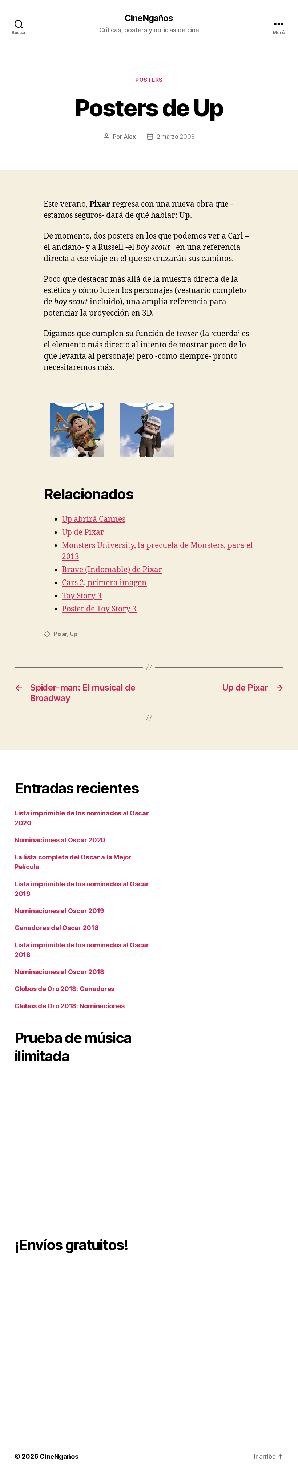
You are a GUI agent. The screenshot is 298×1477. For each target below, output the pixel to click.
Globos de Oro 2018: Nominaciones (69, 1006)
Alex (130, 136)
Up (73, 634)
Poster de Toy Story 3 (99, 609)
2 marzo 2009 (176, 136)
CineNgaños (149, 18)
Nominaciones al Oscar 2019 (59, 911)
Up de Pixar (83, 532)
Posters (149, 80)
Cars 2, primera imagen (104, 583)
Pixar (60, 634)
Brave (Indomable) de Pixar (112, 570)
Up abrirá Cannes (93, 519)
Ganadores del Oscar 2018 (57, 928)
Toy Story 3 (82, 596)
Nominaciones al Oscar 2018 (59, 972)
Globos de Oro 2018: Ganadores (64, 989)
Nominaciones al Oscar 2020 (60, 840)
